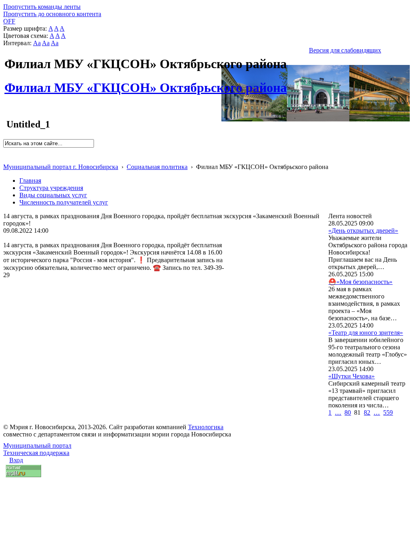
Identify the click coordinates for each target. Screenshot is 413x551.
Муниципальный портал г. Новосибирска (60, 166)
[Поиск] (5, 151)
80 (347, 412)
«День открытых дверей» (363, 230)
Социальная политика (157, 166)
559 (388, 412)
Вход (16, 460)
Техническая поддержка (36, 452)
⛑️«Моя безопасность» (360, 281)
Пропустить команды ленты (42, 6)
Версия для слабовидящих (345, 50)
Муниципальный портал (37, 445)
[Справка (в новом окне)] (6, 158)
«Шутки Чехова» (351, 376)
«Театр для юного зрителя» (365, 332)
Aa (37, 43)
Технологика (205, 427)
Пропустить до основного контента (52, 13)
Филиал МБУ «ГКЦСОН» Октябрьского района (145, 83)
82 (367, 412)
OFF (9, 21)
